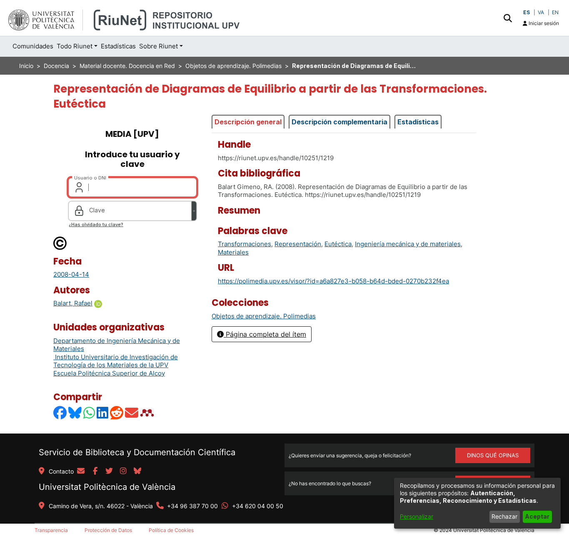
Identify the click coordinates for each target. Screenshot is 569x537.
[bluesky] (137, 471)
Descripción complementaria (339, 122)
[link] (264, 316)
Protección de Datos (108, 530)
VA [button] (541, 12)
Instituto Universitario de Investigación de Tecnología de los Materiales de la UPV (115, 361)
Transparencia (51, 530)
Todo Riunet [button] (74, 46)
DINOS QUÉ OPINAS (493, 455)
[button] (507, 18)
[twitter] (109, 471)
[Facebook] (60, 412)
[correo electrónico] (81, 471)
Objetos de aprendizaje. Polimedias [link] (233, 65)
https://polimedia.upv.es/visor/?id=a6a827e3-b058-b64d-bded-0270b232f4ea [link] (333, 281)
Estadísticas (418, 122)
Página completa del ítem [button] (265, 334)
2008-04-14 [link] (71, 274)
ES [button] (526, 12)
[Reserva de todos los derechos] (60, 243)
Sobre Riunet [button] (158, 46)
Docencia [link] (56, 65)
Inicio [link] (26, 65)
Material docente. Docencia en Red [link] (127, 65)
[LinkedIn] (103, 412)
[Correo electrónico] (132, 412)
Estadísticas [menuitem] (118, 46)
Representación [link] (298, 244)
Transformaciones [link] (244, 244)
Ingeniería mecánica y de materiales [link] (408, 244)
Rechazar (504, 516)
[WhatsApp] (89, 412)
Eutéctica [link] (338, 244)
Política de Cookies (171, 530)
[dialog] (477, 503)
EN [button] (555, 12)
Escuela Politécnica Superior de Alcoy (109, 373)
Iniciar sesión (543, 23)
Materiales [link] (233, 252)
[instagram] (123, 471)
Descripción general (248, 122)
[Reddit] (117, 412)
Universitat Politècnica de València (107, 487)
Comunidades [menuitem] (32, 46)
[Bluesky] (75, 412)
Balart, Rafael (72, 303)
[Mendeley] (148, 412)
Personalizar (416, 516)
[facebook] (95, 471)
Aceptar (537, 516)
